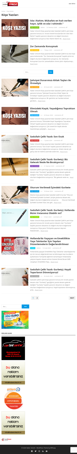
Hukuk (33, 248)
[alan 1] (13, 434)
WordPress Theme (42, 448)
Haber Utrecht (30, 448)
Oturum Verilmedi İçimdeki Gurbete (50, 187)
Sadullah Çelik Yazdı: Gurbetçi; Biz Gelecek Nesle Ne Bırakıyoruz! (49, 161)
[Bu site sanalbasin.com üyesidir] (6, 440)
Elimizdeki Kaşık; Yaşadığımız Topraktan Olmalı (52, 110)
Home (3, 11)
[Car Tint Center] (13, 359)
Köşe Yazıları (35, 27)
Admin (43, 27)
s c (41, 50)
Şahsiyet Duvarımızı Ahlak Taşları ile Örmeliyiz (50, 82)
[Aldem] (13, 409)
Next (72, 298)
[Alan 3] (13, 384)
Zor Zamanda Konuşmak (44, 46)
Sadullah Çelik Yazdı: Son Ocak (47, 136)
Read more (66, 39)
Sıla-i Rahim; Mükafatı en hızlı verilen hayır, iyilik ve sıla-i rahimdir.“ (51, 22)
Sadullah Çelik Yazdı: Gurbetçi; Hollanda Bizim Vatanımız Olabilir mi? (52, 212)
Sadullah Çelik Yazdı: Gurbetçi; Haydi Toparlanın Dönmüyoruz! (50, 271)
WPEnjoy (53, 448)
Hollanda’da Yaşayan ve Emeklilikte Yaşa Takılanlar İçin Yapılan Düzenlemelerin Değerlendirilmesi (50, 241)
